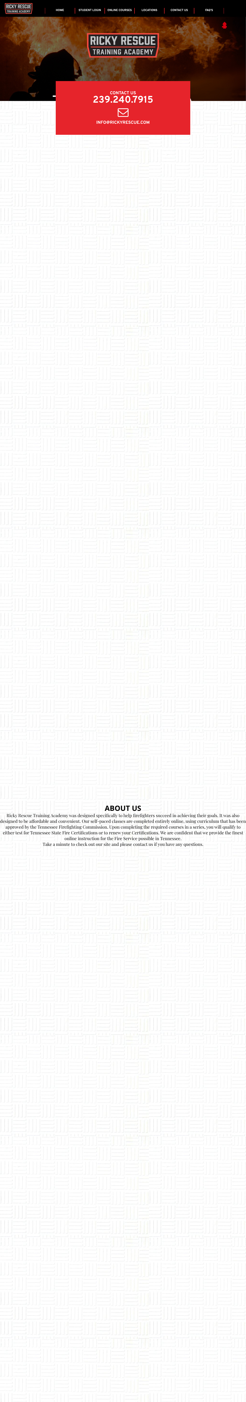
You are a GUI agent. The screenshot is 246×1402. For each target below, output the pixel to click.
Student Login (90, 10)
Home (60, 10)
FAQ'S (209, 10)
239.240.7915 (123, 100)
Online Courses (119, 10)
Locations (149, 10)
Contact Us (179, 10)
